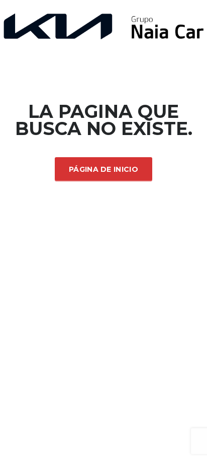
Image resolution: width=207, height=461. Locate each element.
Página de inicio (103, 169)
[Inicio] (103, 25)
